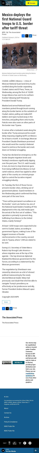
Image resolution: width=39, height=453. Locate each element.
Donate (32, 3)
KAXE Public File (9, 426)
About (6, 408)
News (6, 302)
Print (34, 35)
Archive (6, 417)
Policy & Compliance (10, 422)
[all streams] (36, 450)
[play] (3, 450)
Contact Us (7, 413)
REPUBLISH (18, 362)
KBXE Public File (9, 431)
